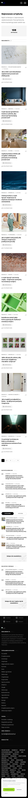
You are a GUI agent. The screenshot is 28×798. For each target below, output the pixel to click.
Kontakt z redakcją (6, 720)
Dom (7, 543)
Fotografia (4, 766)
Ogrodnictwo (9, 484)
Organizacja (4, 677)
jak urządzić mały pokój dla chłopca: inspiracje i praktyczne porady (11, 239)
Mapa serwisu (5, 727)
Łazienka (7, 474)
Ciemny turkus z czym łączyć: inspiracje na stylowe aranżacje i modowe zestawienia (11, 198)
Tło (19, 770)
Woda (20, 768)
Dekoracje (4, 674)
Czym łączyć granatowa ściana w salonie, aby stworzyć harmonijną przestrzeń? (10, 114)
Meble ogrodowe (6, 672)
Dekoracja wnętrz (13, 394)
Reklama (22, 764)
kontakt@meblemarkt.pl (8, 734)
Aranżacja (8, 494)
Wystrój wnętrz (5, 764)
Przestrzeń (20, 776)
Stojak (3, 687)
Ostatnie (20, 513)
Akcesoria (15, 764)
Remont (3, 705)
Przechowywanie (6, 768)
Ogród (7, 580)
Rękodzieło (4, 698)
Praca (11, 762)
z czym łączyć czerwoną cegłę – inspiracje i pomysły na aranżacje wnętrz (11, 279)
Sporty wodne (5, 682)
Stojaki (15, 768)
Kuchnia (10, 151)
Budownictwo (5, 693)
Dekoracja (11, 354)
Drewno (19, 772)
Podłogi (23, 774)
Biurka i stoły (5, 774)
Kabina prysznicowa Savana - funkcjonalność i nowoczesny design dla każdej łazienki (14, 477)
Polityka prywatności (7, 725)
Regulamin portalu (6, 722)
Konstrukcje (4, 772)
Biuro (12, 760)
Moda (9, 314)
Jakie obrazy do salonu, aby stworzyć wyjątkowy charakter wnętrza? (11, 359)
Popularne (8, 513)
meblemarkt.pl (5, 40)
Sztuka (13, 776)
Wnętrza (10, 109)
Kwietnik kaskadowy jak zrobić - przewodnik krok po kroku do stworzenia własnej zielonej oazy (15, 487)
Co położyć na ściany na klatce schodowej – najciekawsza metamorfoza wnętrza (11, 442)
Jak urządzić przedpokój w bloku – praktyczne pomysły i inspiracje (11, 401)
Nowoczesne (19, 760)
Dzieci (15, 758)
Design (10, 274)
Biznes (16, 762)
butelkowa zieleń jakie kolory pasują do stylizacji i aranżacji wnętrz (11, 319)
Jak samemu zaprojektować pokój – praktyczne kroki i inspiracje (15, 496)
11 (17, 460)
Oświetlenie (4, 770)
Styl (8, 776)
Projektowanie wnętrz (14, 67)
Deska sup (19, 766)
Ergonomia (4, 680)
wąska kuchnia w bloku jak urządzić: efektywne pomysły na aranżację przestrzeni (10, 156)
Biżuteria (12, 766)
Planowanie (11, 235)
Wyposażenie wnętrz (11, 518)
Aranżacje (11, 193)
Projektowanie (10, 535)
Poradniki (4, 654)
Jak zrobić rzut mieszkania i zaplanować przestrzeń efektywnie (11, 73)
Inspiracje (8, 590)
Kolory (3, 703)
